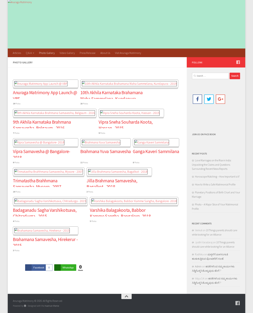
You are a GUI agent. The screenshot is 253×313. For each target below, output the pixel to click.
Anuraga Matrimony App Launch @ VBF (45, 94)
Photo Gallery (47, 53)
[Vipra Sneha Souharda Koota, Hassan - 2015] (130, 113)
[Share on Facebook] (197, 99)
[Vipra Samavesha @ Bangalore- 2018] (39, 142)
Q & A (29, 53)
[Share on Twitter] (209, 99)
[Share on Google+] (220, 99)
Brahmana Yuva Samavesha (105, 151)
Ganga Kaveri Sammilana (156, 151)
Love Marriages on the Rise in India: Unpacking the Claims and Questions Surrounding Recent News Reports (211, 164)
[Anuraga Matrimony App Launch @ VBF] (40, 84)
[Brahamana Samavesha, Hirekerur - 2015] (42, 230)
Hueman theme (52, 305)
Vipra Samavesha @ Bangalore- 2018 (41, 153)
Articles (17, 53)
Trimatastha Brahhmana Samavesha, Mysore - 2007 (37, 182)
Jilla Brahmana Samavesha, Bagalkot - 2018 (112, 182)
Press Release (88, 53)
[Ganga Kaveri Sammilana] (151, 142)
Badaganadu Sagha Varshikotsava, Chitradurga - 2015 (45, 211)
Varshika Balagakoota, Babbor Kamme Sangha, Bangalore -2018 (120, 211)
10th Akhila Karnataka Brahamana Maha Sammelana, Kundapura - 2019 (111, 94)
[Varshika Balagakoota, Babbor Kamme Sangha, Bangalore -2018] (134, 201)
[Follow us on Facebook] (238, 62)
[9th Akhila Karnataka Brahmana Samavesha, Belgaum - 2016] (54, 113)
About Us (105, 53)
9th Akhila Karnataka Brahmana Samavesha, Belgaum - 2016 (42, 123)
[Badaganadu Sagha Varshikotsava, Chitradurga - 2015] (50, 201)
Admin (198, 266)
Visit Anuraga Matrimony (128, 53)
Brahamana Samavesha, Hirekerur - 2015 (45, 241)
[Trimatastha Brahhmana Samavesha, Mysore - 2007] (48, 172)
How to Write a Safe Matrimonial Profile (215, 184)
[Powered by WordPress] (25, 306)
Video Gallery (67, 53)
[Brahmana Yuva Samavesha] (101, 142)
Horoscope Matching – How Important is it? (217, 176)
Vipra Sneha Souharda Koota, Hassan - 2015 (126, 123)
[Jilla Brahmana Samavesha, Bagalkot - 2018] (117, 172)
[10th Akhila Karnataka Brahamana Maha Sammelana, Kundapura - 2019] (129, 84)
